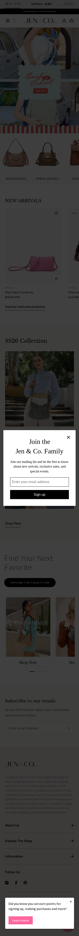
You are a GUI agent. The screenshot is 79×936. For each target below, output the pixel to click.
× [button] (71, 901)
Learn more (20, 920)
